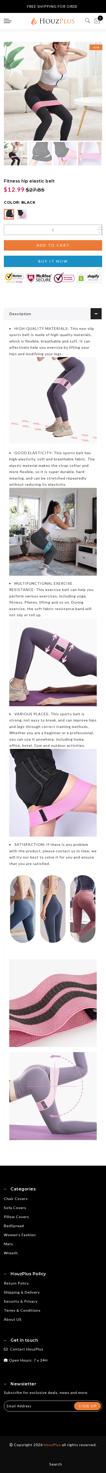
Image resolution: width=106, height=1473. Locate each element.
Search (55, 1464)
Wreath (11, 1253)
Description (20, 314)
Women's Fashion (20, 1235)
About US (13, 1319)
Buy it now (53, 261)
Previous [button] (13, 94)
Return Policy (16, 1283)
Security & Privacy (21, 1301)
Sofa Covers (15, 1207)
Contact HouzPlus (26, 1349)
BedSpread (14, 1226)
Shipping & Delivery (22, 1292)
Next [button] (86, 94)
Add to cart (53, 245)
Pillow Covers (16, 1216)
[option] (53, 91)
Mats (8, 1244)
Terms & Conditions (22, 1310)
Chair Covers (16, 1198)
